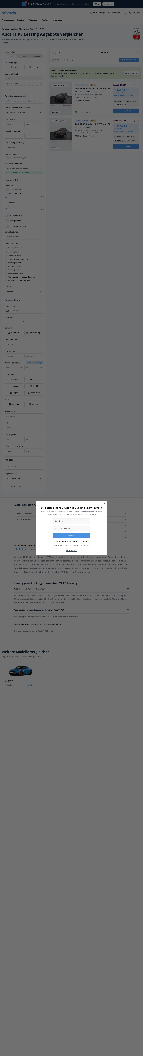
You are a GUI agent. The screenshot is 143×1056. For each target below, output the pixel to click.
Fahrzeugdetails (12, 300)
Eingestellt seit (11, 473)
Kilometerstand (11, 339)
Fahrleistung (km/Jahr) (14, 142)
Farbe (7, 423)
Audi (31, 29)
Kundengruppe (11, 62)
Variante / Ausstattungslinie (17, 96)
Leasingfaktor (10, 203)
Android (107, 4)
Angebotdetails (12, 180)
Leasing (14, 29)
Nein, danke (71, 550)
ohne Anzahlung (16, 215)
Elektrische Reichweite (14, 446)
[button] (97, 13)
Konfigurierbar (15, 221)
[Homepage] (9, 12)
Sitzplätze (9, 317)
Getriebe (8, 399)
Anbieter (9, 460)
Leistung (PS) (10, 434)
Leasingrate (10, 119)
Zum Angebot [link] (125, 111)
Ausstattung (10, 411)
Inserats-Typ (10, 52)
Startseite (5, 29)
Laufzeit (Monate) (12, 131)
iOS (96, 4)
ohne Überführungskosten (19, 226)
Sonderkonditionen (13, 243)
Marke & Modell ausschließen (17, 107)
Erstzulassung (10, 351)
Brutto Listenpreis (24, 363)
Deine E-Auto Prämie (13, 163)
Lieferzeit (9, 185)
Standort (8, 286)
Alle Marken (23, 29)
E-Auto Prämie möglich (18, 158)
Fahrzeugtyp (10, 306)
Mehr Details (130, 73)
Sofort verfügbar (16, 189)
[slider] (6, 197)
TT (36, 29)
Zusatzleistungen (12, 232)
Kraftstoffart (10, 374)
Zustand (8, 328)
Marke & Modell (11, 74)
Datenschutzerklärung (80, 541)
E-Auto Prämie (11, 154)
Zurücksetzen (15, 486)
